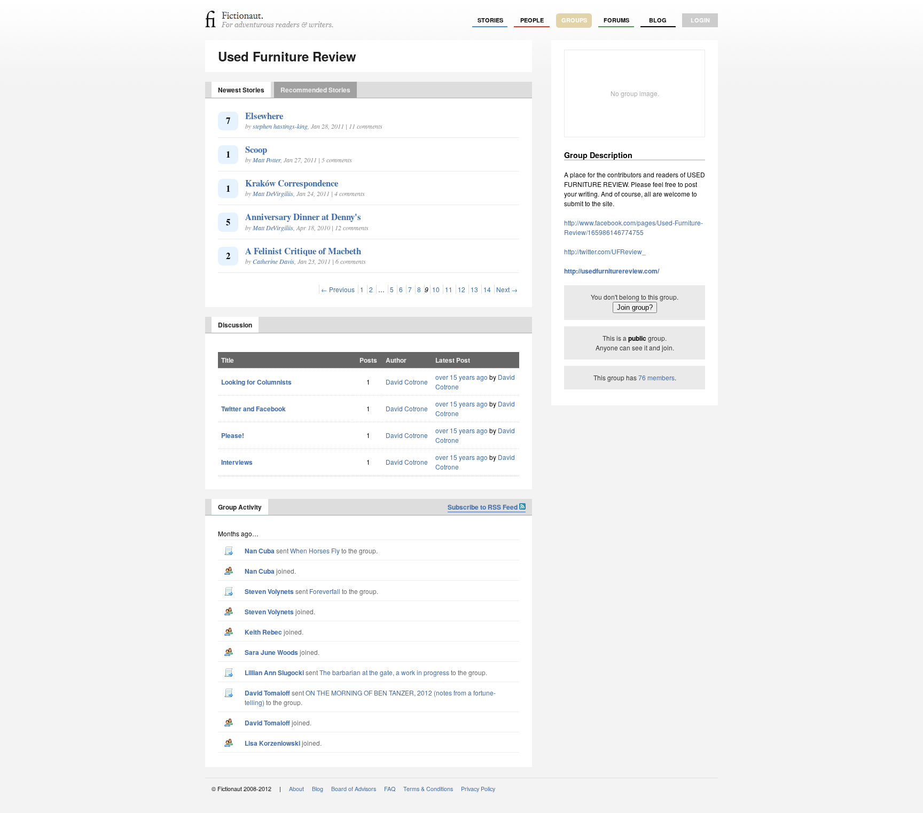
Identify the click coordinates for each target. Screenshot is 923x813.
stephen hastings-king (280, 126)
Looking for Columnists (256, 382)
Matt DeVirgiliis (273, 193)
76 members (656, 377)
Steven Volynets (269, 591)
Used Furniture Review (287, 56)
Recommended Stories (315, 90)
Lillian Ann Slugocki (274, 672)
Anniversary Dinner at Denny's (303, 216)
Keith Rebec (263, 632)
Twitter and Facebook (253, 408)
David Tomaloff (267, 693)
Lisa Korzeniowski (272, 743)
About (296, 789)
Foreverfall (324, 591)
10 (436, 289)
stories (490, 20)
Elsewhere (264, 115)
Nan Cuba (260, 551)
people (532, 20)
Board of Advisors (353, 789)
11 (448, 289)
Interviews (237, 462)
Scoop (256, 149)
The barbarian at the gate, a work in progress (384, 672)
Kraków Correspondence (291, 183)
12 (461, 289)
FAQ (389, 789)
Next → (507, 289)
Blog (658, 20)
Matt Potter (266, 159)
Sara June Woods (271, 652)
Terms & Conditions (428, 789)
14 (487, 289)
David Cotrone (407, 381)
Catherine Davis (273, 261)
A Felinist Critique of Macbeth (303, 250)
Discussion (235, 325)
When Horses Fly (315, 550)
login (700, 20)
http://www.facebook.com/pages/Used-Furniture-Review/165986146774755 (633, 227)
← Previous (338, 289)
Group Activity (240, 507)
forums (616, 20)
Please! (232, 435)
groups (574, 20)
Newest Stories (241, 90)
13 (474, 289)
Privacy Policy (478, 789)
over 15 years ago (461, 376)
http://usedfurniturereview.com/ (611, 271)
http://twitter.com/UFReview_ (605, 251)
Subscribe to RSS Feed (483, 507)
